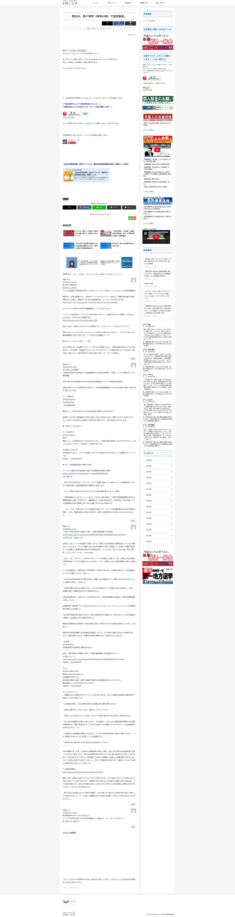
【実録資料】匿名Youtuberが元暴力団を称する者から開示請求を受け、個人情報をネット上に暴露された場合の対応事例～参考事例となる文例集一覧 (157, 309)
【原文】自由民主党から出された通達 (155, 187)
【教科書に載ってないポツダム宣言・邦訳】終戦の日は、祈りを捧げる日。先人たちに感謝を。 (157, 261)
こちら (86, 123)
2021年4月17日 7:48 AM (70, 529)
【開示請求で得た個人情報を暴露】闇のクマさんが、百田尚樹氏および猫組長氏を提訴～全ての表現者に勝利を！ (157, 273)
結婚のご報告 (148, 283)
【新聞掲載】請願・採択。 (151, 179)
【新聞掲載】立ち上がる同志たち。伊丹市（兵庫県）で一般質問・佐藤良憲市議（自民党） (157, 174)
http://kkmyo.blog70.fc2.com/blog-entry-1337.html (83, 772)
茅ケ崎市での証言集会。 (78, 50)
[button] (99, 28)
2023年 (148, 477)
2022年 (148, 483)
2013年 (148, 535)
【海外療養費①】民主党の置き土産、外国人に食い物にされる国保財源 (157, 208)
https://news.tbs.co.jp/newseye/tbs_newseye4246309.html (85, 473)
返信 (133, 358)
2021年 (148, 489)
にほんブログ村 (68, 117)
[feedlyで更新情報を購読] (130, 218)
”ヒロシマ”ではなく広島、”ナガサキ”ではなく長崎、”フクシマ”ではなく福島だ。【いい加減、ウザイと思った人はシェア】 (157, 294)
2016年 (148, 518)
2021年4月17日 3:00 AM (70, 282)
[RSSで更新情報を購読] (134, 218)
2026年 (148, 460)
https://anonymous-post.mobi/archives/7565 (80, 320)
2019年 (148, 500)
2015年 (148, 524)
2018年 (148, 506)
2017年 (148, 512)
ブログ (66, 199)
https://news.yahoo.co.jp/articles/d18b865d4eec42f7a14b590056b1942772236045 (94, 534)
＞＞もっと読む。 (148, 130)
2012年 (148, 541)
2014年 (148, 529)
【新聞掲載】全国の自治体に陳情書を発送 (156, 164)
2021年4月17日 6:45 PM (70, 813)
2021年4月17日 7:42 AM (70, 367)
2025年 (148, 466)
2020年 (148, 495)
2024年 (148, 471)
